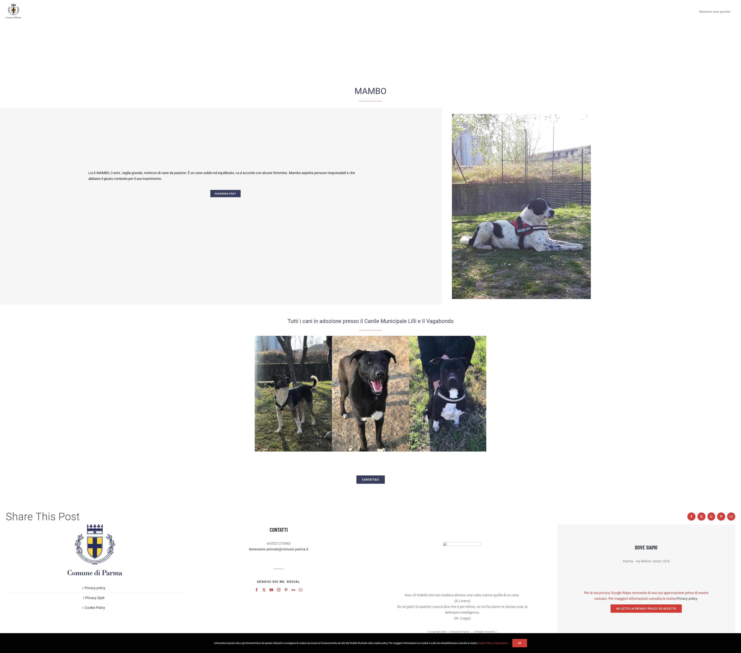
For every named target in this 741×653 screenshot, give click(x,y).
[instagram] (278, 589)
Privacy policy (95, 588)
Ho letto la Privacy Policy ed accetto (646, 608)
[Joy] (293, 394)
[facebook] (256, 589)
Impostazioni (500, 643)
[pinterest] (286, 589)
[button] (258, 394)
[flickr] (293, 589)
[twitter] (264, 589)
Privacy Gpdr (95, 598)
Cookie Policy (95, 608)
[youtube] (271, 589)
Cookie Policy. (485, 643)
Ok (519, 643)
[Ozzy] (447, 394)
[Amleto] (370, 394)
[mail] (300, 589)
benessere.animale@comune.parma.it (278, 549)
